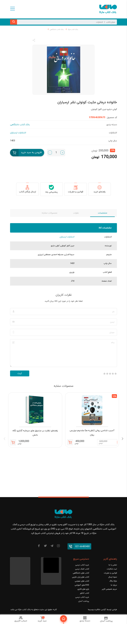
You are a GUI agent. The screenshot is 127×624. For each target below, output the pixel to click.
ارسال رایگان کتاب (27, 191)
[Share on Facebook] (39, 40)
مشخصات (102, 213)
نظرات (76, 213)
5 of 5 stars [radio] (104, 374)
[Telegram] (51, 546)
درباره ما (114, 585)
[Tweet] (50, 40)
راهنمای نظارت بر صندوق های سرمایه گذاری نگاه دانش (35, 433)
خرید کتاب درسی (82, 565)
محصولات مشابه (49, 213)
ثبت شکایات (112, 569)
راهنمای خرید (99, 191)
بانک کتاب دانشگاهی (57, 29)
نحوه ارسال (112, 577)
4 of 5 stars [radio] (107, 374)
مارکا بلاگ (113, 581)
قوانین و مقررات (75, 191)
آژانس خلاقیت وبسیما (97, 609)
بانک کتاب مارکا (73, 29)
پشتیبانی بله (51, 192)
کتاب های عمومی (82, 581)
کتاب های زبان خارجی (80, 577)
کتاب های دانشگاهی (81, 573)
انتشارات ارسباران (67, 237)
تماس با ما (113, 565)
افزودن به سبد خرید (31, 152)
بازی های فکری (83, 589)
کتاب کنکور (84, 593)
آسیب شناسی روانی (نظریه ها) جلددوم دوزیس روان (92, 432)
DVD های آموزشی (82, 585)
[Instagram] (58, 546)
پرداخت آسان (83, 601)
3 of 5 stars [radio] (110, 374)
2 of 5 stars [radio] (113, 374)
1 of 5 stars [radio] (115, 374)
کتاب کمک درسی (82, 569)
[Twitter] (45, 546)
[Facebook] (38, 546)
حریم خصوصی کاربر (109, 589)
